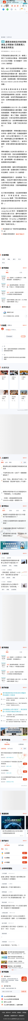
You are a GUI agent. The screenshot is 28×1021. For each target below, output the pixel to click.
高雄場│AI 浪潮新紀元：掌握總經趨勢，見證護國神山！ (16, 279)
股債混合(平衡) (10, 782)
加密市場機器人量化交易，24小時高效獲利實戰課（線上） (17, 301)
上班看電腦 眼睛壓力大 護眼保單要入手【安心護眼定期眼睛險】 (4, 397)
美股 (4, 37)
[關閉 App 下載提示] (1, 2)
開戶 (25, 755)
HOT (8, 277)
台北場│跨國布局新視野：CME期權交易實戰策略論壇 (16, 293)
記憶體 (7, 853)
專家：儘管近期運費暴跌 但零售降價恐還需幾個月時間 (14, 350)
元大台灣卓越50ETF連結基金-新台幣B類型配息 (11, 763)
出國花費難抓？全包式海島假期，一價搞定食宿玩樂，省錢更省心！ (24, 397)
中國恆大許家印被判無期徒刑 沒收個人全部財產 (24, 378)
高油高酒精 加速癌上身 (14, 397)
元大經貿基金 (4, 770)
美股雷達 (9, 581)
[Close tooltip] (23, 13)
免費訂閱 (23, 991)
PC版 (3, 1012)
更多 (25, 462)
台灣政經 (9, 569)
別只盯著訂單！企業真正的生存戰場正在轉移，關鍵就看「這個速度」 (4, 378)
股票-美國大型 (9, 757)
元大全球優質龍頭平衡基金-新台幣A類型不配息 (11, 778)
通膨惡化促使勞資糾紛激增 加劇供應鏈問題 (14, 358)
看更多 (24, 267)
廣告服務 (6, 1015)
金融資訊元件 (14, 1015)
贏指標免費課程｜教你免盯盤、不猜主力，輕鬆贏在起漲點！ (16, 286)
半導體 (7, 862)
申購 (25, 764)
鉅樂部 (19, 1012)
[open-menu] (1, 6)
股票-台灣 (8, 766)
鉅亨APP (8, 1012)
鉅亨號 (14, 1012)
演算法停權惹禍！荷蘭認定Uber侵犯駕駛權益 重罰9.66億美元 (14, 378)
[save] (20, 9)
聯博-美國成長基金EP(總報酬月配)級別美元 (12, 754)
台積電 (7, 858)
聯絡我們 (21, 1015)
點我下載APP (20, 234)
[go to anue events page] (20, 6)
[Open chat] (25, 9)
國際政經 (9, 37)
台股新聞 (9, 557)
